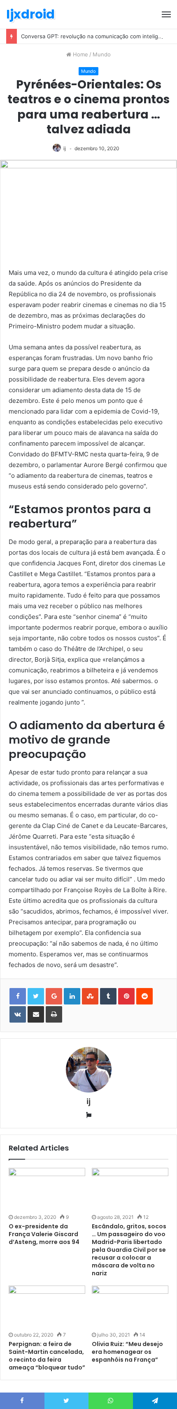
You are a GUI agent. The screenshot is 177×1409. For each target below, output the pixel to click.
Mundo (102, 54)
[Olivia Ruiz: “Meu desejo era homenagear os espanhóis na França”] (130, 1307)
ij (64, 148)
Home (79, 54)
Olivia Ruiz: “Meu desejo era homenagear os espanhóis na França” (127, 1352)
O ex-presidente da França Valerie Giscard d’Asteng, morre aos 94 (44, 1234)
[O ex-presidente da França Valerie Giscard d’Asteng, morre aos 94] (47, 1189)
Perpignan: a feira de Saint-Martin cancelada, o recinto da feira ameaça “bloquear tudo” (47, 1356)
